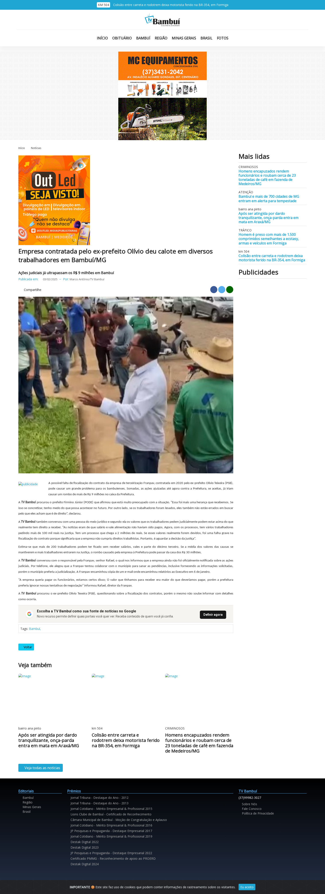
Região (161, 38)
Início (102, 38)
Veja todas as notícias (42, 767)
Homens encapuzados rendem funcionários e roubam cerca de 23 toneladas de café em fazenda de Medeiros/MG (267, 177)
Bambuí (143, 38)
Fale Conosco (251, 809)
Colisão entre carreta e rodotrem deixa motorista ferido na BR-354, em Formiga (170, 5)
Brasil (206, 38)
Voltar (27, 647)
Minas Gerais (184, 38)
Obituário (122, 38)
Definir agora (213, 614)
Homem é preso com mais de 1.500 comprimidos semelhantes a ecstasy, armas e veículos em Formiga (269, 238)
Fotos (222, 38)
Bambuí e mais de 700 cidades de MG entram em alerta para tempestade (269, 198)
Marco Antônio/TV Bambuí (87, 279)
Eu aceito (247, 887)
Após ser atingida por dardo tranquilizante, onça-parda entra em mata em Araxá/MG (268, 217)
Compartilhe (32, 290)
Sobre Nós (249, 804)
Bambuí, (35, 629)
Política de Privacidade (257, 813)
